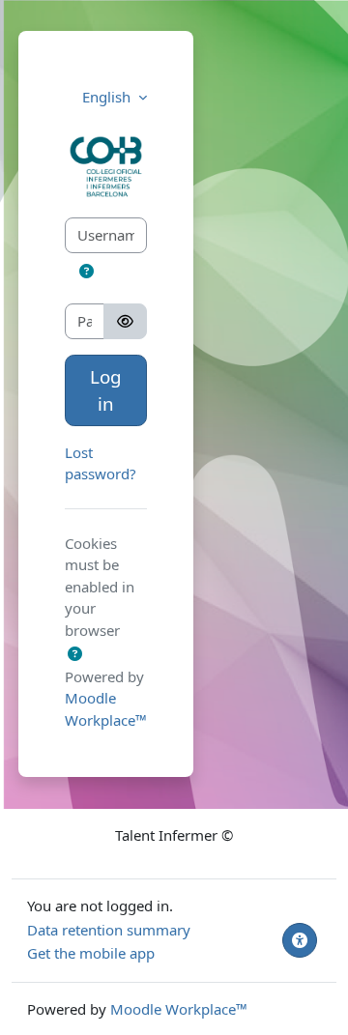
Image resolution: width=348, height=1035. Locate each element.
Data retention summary (108, 929)
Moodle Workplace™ (178, 1009)
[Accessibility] (299, 940)
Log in (106, 390)
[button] (77, 271)
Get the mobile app (91, 953)
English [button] (108, 96)
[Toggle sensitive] (125, 321)
